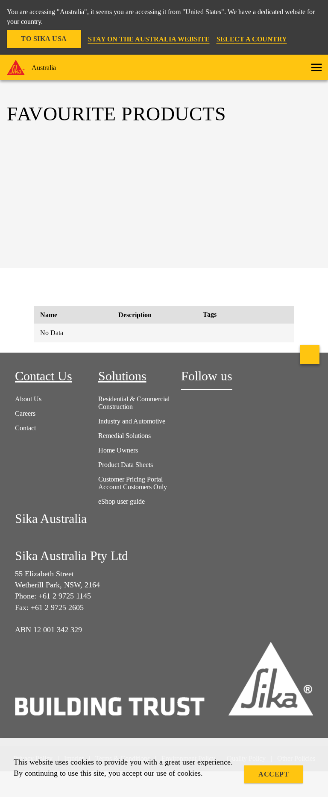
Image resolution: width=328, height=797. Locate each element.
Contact (25, 428)
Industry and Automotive (131, 421)
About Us (28, 399)
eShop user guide (121, 501)
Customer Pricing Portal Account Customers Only (132, 483)
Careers (25, 413)
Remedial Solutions (124, 435)
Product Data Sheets (125, 464)
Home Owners (118, 450)
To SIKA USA (44, 38)
